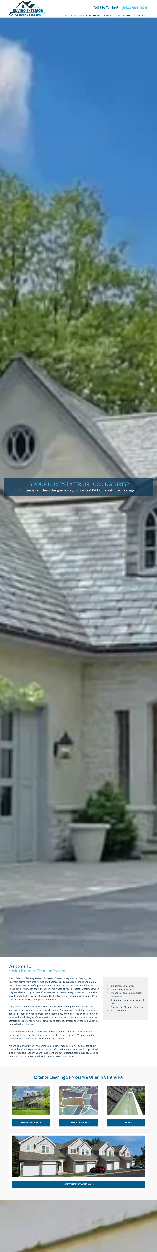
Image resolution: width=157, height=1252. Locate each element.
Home (64, 15)
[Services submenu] (113, 15)
